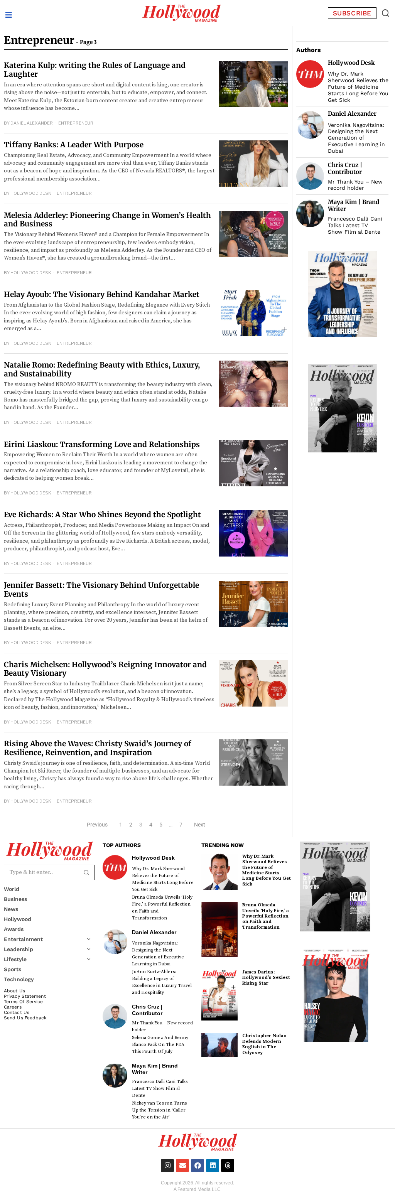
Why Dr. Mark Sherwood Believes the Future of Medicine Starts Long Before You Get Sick (358, 87)
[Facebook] (197, 1165)
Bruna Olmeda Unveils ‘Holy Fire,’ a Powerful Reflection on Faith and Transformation (162, 907)
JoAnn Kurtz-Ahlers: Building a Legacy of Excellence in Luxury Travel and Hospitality (162, 982)
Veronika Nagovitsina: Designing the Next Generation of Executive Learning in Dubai (356, 138)
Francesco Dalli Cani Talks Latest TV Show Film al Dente (355, 225)
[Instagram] (167, 1165)
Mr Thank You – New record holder (355, 185)
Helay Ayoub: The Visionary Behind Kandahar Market (101, 294)
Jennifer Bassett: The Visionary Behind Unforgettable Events (101, 589)
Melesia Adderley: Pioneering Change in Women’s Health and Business (107, 220)
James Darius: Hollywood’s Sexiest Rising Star (266, 977)
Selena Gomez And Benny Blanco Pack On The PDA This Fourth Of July (160, 1044)
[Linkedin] (212, 1165)
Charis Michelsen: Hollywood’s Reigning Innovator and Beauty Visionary (105, 669)
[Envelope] (182, 1165)
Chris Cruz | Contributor (345, 168)
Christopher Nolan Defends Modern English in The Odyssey (264, 1043)
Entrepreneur (75, 123)
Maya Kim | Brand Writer (353, 205)
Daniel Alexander (31, 123)
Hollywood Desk (30, 193)
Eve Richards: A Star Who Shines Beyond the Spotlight (102, 514)
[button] (385, 13)
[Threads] (227, 1165)
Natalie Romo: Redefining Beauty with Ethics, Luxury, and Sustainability (102, 369)
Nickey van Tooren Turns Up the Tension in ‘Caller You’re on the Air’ (159, 1110)
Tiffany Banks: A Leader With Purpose (73, 144)
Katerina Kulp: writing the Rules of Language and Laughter (95, 70)
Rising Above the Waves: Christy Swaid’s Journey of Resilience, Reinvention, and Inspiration (97, 748)
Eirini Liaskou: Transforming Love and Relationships (102, 444)
